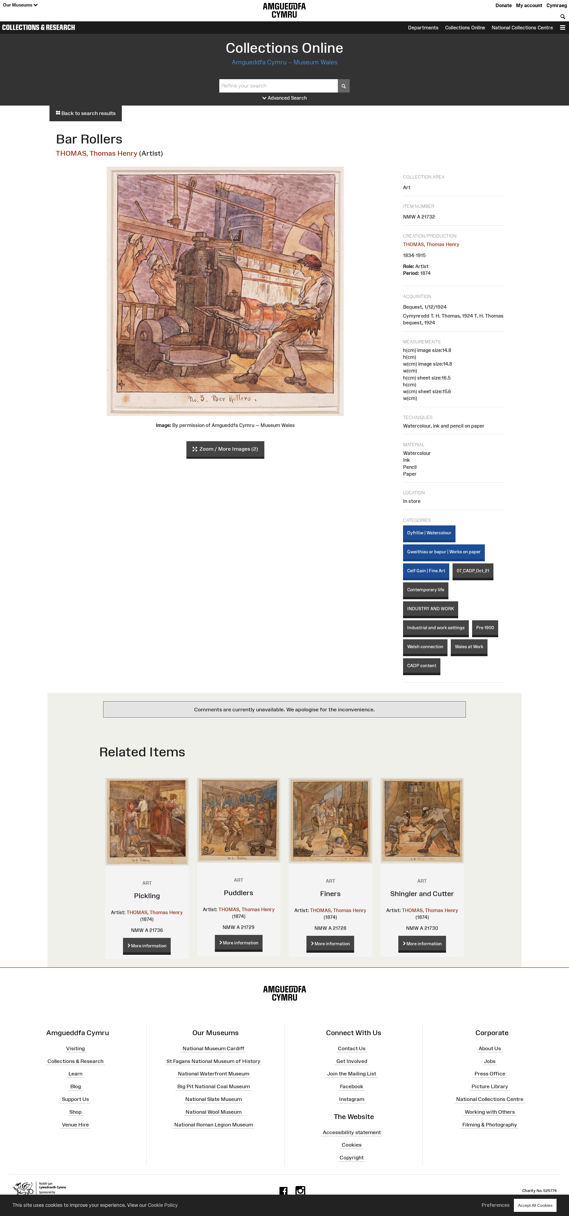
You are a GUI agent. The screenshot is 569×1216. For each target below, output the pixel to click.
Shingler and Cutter (422, 894)
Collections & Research (38, 27)
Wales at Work (469, 646)
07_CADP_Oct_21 (473, 570)
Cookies (352, 1145)
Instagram (351, 1099)
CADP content (421, 665)
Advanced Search (286, 98)
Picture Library (489, 1086)
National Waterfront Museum (213, 1074)
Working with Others (490, 1112)
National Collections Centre (522, 27)
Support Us (75, 1099)
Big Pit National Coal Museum (213, 1086)
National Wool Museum (214, 1112)
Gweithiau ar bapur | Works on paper (444, 551)
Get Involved (351, 1061)
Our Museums (18, 4)
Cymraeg (556, 5)
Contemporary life (425, 589)
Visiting (75, 1048)
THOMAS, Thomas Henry (97, 153)
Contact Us (351, 1048)
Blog (75, 1086)
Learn (75, 1074)
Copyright (352, 1158)
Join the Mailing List (351, 1074)
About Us (490, 1048)
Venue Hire (75, 1125)
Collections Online (465, 27)
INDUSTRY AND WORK (430, 608)
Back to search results (88, 113)
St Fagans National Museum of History (213, 1061)
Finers (330, 894)
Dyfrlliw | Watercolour (429, 532)
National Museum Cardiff (213, 1048)
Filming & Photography (489, 1125)
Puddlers (238, 893)
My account (529, 5)
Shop (75, 1112)
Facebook (351, 1086)
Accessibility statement (352, 1132)
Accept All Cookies (535, 1205)
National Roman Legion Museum (213, 1125)
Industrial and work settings (436, 627)
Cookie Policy (163, 1205)
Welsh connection (425, 646)
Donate (504, 5)
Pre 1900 (485, 627)
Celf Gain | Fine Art (426, 570)
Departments (423, 27)
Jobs (490, 1061)
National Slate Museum (213, 1099)
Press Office (489, 1074)
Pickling (147, 896)
